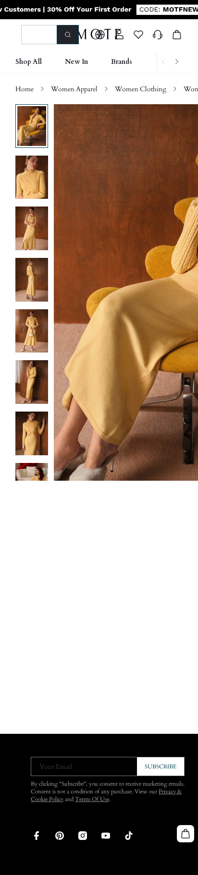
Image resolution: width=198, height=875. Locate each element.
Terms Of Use (92, 799)
